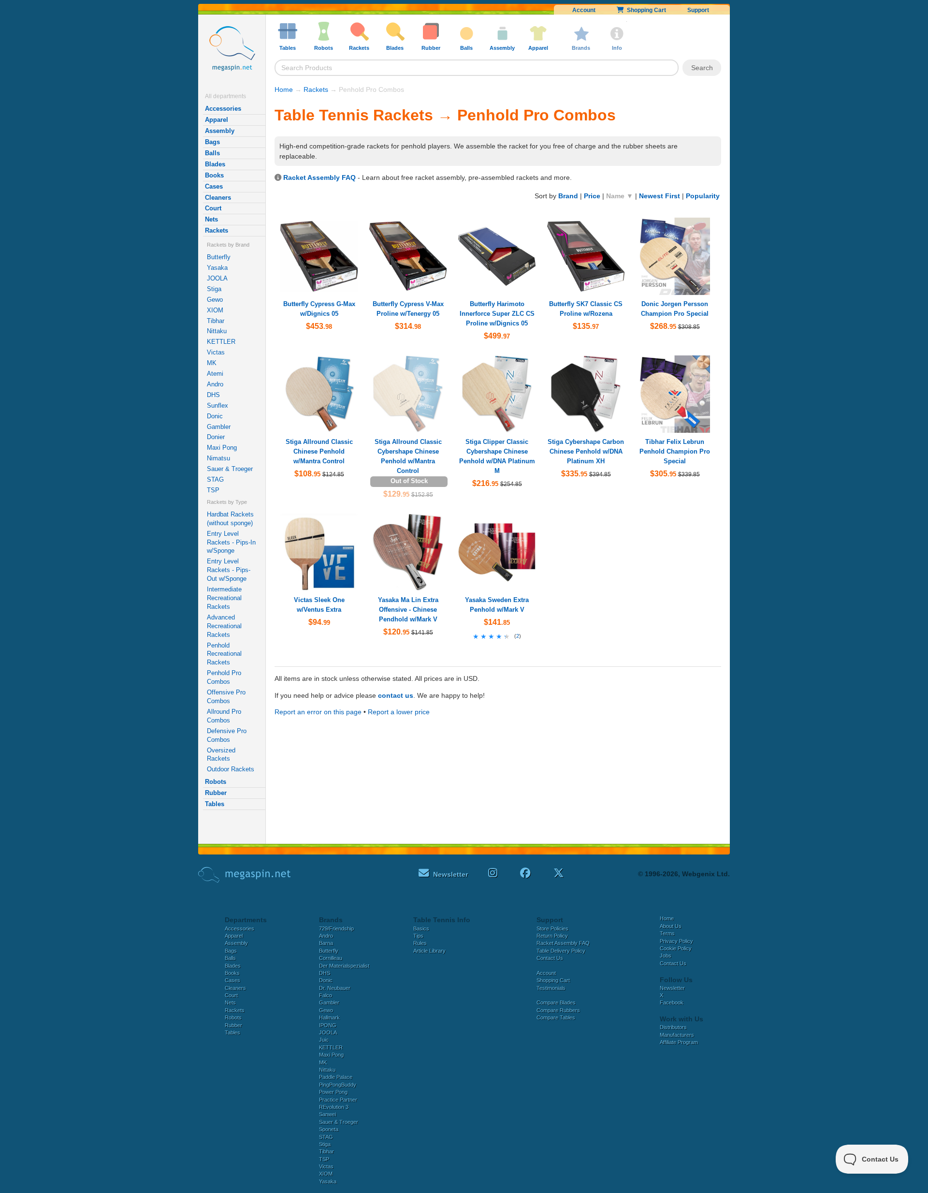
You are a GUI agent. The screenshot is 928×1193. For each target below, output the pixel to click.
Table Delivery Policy (560, 951)
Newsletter (672, 988)
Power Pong (333, 1092)
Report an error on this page (318, 712)
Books (214, 175)
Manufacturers (677, 1035)
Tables (214, 804)
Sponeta (328, 1129)
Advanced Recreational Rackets (224, 626)
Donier (216, 437)
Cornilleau (330, 958)
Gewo (215, 299)
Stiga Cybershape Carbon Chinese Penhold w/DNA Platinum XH (586, 451)
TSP (213, 490)
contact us (395, 695)
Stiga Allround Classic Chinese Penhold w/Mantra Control (319, 451)
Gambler (219, 426)
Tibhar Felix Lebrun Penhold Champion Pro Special (674, 451)
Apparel (216, 119)
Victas (216, 352)
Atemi (215, 373)
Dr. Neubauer (334, 988)
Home (284, 89)
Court (213, 208)
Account (583, 10)
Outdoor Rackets (230, 769)
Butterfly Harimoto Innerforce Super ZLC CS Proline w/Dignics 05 (497, 313)
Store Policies (552, 928)
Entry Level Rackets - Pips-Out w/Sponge (228, 570)
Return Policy (552, 936)
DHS (213, 394)
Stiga (214, 289)
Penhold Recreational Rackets (224, 654)
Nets (211, 219)
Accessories (223, 108)
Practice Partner (338, 1100)
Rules (420, 943)
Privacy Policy (676, 941)
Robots (215, 781)
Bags (212, 142)
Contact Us (549, 958)
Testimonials (551, 988)
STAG (215, 479)
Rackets (216, 230)
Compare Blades (556, 1002)
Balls (212, 153)
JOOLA (217, 278)
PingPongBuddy (337, 1085)
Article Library (429, 951)
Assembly (219, 130)
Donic (215, 416)
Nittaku (217, 331)
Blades (215, 164)
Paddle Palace (335, 1077)
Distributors (673, 1027)
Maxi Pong (222, 447)
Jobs (665, 955)
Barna (326, 943)
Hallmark (329, 1017)
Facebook (671, 1002)
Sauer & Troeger (230, 468)
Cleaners (218, 197)
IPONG (327, 1025)
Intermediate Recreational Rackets (224, 598)
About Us (671, 926)
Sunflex (217, 405)
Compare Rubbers (558, 1010)
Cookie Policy (676, 948)
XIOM (215, 310)
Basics (421, 928)
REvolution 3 (333, 1107)
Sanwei (327, 1114)
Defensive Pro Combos (226, 735)
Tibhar (215, 320)
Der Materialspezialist (344, 966)
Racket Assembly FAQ (319, 177)
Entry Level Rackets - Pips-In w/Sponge (231, 542)
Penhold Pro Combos (224, 677)
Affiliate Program (679, 1042)
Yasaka (217, 267)
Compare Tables (555, 1017)
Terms (667, 933)
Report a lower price (399, 712)
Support (698, 10)
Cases (214, 186)
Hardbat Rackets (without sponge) (230, 519)
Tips (418, 936)
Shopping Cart (645, 10)
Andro (215, 384)
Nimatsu (218, 458)
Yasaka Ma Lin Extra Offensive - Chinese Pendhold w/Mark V (408, 609)
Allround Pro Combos (224, 716)
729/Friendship (336, 928)
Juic (324, 1040)
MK (212, 363)
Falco (325, 995)
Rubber (216, 792)
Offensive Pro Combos (226, 697)
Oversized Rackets (221, 755)
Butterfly (219, 257)
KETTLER (221, 341)
